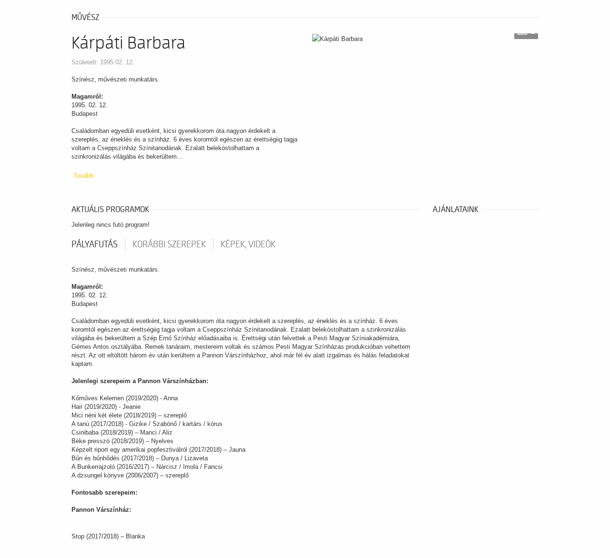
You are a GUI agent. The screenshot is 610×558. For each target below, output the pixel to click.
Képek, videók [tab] (248, 244)
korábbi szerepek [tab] (169, 244)
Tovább (83, 175)
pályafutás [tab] (94, 244)
